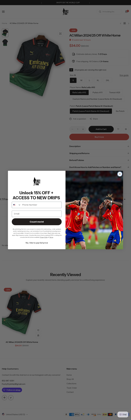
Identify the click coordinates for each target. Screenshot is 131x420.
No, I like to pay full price (37, 242)
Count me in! (37, 221)
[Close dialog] (120, 174)
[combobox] (16, 205)
